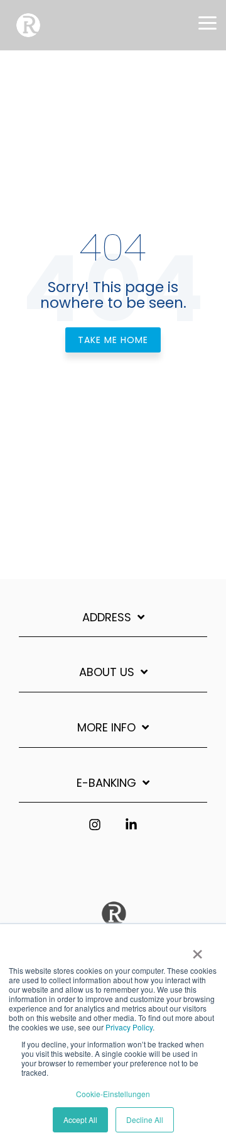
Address (106, 618)
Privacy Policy (129, 1027)
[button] (207, 22)
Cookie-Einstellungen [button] (113, 1093)
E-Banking (106, 783)
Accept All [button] (80, 1119)
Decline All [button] (144, 1119)
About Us (106, 672)
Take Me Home (113, 340)
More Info (106, 728)
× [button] (197, 950)
